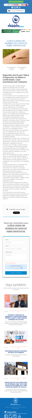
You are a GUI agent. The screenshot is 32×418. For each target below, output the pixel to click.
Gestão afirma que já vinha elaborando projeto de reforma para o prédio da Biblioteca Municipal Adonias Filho (16, 391)
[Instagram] (15, 416)
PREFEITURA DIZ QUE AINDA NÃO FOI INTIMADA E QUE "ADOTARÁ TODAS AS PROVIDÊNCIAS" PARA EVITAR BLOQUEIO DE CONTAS (16, 384)
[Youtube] (19, 416)
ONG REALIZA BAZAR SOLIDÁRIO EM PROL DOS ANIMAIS (16, 351)
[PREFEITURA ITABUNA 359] (16, 31)
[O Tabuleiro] (16, 21)
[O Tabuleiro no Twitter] (15, 7)
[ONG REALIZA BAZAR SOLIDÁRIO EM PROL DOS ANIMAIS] (16, 337)
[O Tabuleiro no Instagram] (17, 7)
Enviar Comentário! (16, 272)
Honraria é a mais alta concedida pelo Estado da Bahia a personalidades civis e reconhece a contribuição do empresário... (16, 323)
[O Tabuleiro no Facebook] (12, 7)
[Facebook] (6, 416)
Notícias (6, 311)
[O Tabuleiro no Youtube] (20, 7)
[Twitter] (10, 416)
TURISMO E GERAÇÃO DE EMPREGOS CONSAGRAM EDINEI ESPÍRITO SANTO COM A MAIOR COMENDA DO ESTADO (16, 317)
